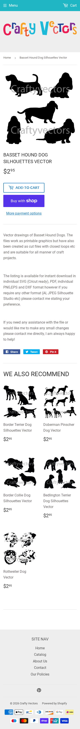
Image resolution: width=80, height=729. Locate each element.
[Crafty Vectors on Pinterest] (39, 691)
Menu (13, 5)
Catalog (40, 654)
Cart (73, 5)
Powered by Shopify (54, 703)
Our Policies (40, 674)
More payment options (24, 213)
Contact (40, 668)
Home (7, 57)
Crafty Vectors (29, 703)
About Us (40, 661)
